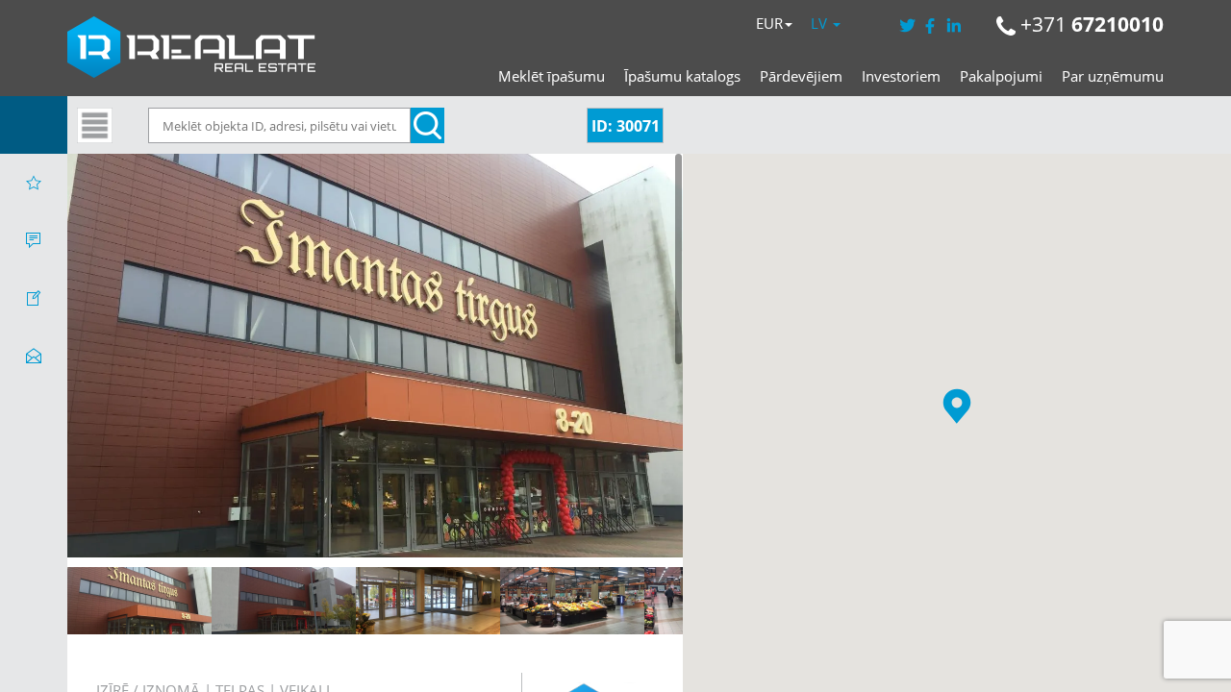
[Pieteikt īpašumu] (33, 298)
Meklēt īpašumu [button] (551, 76)
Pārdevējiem (801, 76)
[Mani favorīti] (33, 182)
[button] (956, 406)
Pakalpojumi (1001, 76)
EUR (769, 23)
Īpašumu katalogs (682, 76)
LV (821, 23)
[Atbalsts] (33, 240)
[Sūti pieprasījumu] (33, 355)
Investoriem (901, 76)
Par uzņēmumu (1113, 76)
